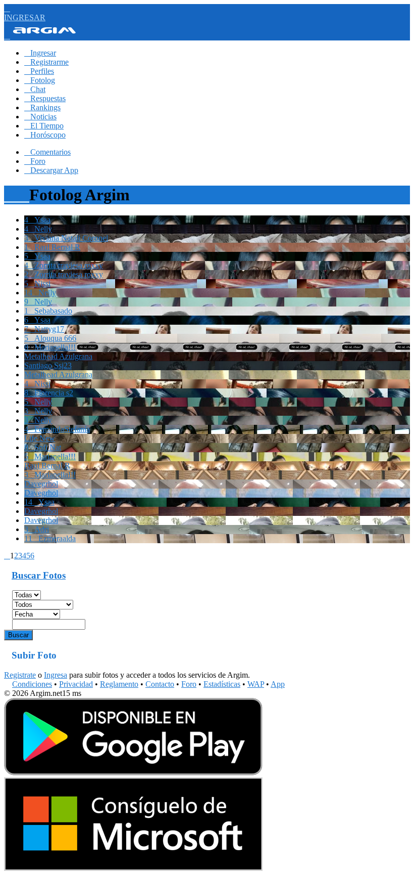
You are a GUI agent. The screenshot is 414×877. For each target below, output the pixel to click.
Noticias (40, 116)
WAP (255, 684)
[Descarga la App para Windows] (133, 868)
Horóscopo (45, 134)
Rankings (42, 107)
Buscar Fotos (39, 575)
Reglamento (119, 684)
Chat (34, 89)
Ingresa (55, 675)
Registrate (20, 675)
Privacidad (76, 684)
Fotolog (39, 80)
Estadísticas (221, 684)
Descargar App (51, 170)
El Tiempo (44, 125)
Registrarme (46, 62)
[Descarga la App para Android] (133, 772)
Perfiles (39, 71)
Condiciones (32, 684)
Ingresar (40, 53)
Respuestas (45, 98)
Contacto (159, 684)
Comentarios (47, 152)
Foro (34, 161)
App (278, 684)
